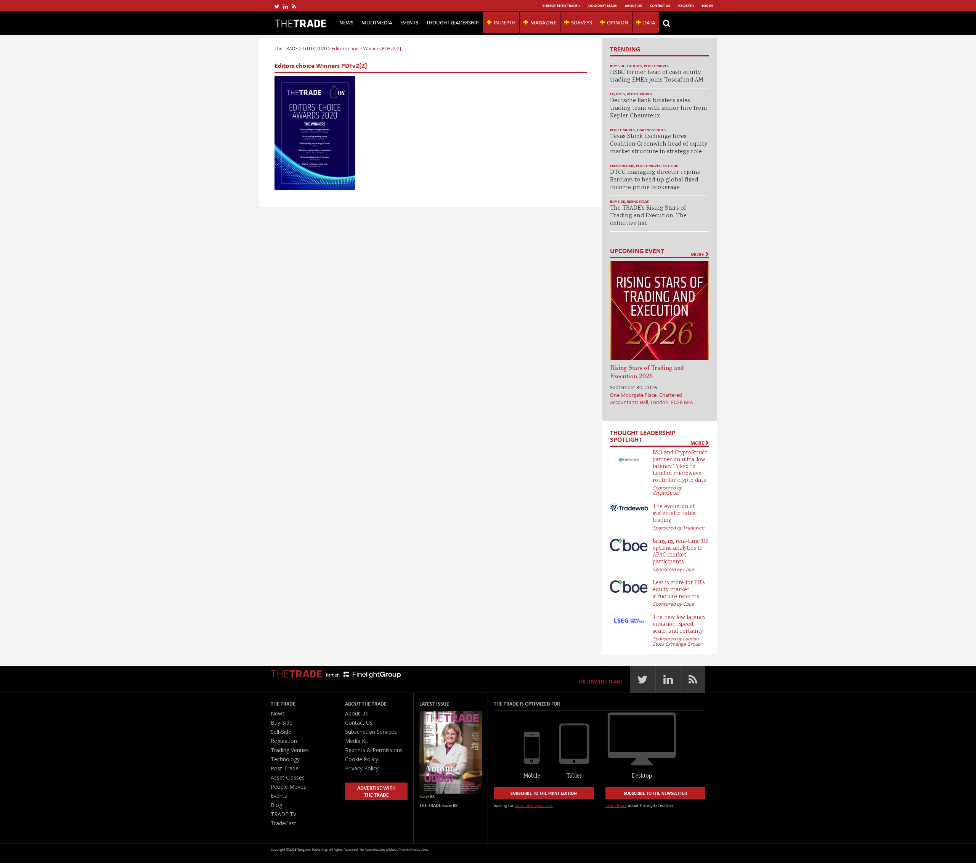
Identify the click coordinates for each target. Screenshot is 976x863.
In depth (504, 22)
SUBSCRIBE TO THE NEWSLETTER (655, 793)
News (346, 22)
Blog (276, 804)
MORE (697, 254)
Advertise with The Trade (376, 791)
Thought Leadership (452, 22)
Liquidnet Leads (602, 5)
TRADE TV (283, 814)
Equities (634, 65)
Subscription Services (371, 731)
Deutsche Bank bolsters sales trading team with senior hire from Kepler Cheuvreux (658, 108)
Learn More (616, 805)
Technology (285, 759)
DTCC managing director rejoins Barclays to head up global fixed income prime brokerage (655, 180)
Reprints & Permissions (374, 750)
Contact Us (660, 5)
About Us (633, 5)
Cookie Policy (361, 759)
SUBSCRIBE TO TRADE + (561, 5)
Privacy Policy (362, 768)
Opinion (617, 22)
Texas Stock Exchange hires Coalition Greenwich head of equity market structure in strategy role (658, 144)
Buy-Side (617, 65)
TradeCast (283, 823)
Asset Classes (288, 777)
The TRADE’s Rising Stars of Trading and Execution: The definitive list (648, 216)
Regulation (284, 740)
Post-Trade (285, 768)
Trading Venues (651, 129)
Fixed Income (622, 165)
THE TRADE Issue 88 (438, 805)
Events (409, 22)
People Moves (656, 65)
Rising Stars (638, 201)
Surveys (581, 22)
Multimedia (376, 22)
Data (649, 22)
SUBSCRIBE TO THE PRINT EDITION (543, 793)
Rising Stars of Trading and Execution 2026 (647, 372)
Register (686, 5)
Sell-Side (670, 165)
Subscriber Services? (534, 805)
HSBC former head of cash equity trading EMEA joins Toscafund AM (656, 76)
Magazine (543, 22)
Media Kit (356, 740)
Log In (707, 5)
